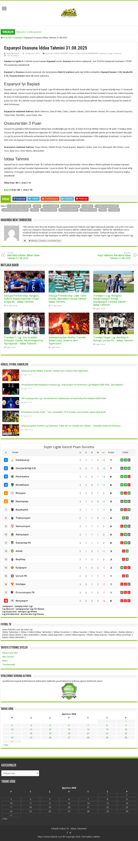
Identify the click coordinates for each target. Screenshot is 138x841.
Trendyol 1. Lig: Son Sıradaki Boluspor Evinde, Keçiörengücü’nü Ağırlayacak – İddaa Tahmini (23, 340)
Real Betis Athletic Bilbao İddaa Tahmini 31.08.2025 (23, 256)
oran (103, 210)
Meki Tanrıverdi (13, 53)
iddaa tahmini (49, 210)
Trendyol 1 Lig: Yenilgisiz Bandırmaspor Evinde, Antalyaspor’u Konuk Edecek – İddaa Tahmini (110, 300)
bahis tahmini (51, 206)
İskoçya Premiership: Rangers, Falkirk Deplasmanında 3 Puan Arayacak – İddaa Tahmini (21, 298)
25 (31, 737)
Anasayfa (7, 37)
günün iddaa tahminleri (15, 210)
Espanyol (18, 37)
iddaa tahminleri (68, 210)
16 (126, 729)
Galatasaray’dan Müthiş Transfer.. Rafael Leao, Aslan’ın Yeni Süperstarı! (68, 340)
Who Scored (8, 657)
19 (50, 733)
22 (107, 733)
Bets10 (7, 190)
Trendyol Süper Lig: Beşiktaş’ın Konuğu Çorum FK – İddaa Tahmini (113, 339)
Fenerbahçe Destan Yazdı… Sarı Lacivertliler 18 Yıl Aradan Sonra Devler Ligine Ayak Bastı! (63, 412)
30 (126, 737)
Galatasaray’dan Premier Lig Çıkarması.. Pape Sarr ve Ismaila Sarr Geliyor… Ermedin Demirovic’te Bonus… (72, 425)
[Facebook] (67, 833)
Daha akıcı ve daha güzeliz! (29, 32)
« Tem (5, 745)
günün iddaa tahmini (107, 206)
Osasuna (117, 53)
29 (107, 737)
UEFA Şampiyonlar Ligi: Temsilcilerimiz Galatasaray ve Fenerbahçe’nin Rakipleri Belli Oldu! (63, 398)
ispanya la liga (89, 210)
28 (88, 737)
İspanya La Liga (105, 53)
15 (107, 729)
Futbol (72, 53)
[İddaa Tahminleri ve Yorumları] (69, 13)
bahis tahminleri (70, 206)
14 (88, 729)
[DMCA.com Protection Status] (69, 691)
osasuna (114, 210)
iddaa (35, 210)
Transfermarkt (8, 664)
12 (50, 729)
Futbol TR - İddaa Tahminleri (73, 828)
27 (69, 737)
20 (69, 733)
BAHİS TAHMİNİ (61, 53)
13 (69, 729)
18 (31, 733)
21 (88, 733)
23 (126, 733)
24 (12, 737)
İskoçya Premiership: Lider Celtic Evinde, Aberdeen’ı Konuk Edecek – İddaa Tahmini (68, 298)
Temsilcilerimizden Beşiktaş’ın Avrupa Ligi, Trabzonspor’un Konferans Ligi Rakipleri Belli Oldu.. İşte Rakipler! (72, 384)
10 (12, 729)
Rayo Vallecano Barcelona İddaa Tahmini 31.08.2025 (114, 256)
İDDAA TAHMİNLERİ (90, 53)
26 (50, 737)
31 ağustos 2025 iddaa (19, 206)
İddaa (78, 53)
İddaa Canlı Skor (10, 653)
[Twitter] (70, 833)
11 (31, 729)
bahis (37, 206)
